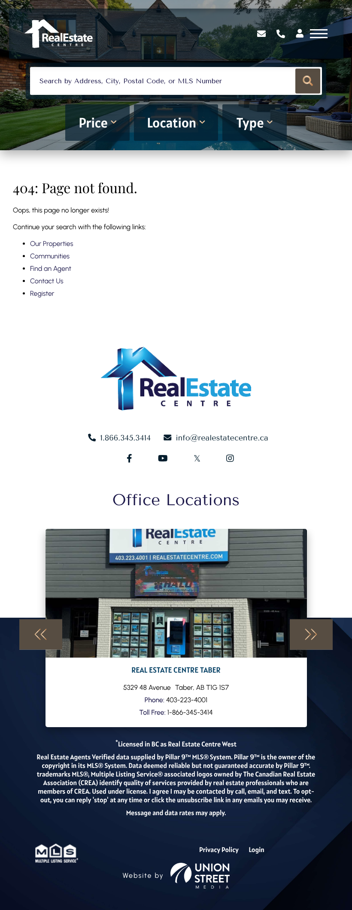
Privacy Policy (219, 850)
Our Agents (176, 628)
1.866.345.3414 (281, 34)
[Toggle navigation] (319, 33)
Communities (50, 256)
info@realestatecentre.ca (222, 438)
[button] (308, 81)
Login (256, 850)
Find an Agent (50, 268)
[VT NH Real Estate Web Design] (200, 876)
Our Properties (51, 244)
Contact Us (47, 281)
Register (42, 293)
